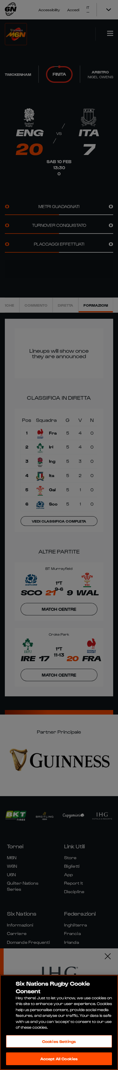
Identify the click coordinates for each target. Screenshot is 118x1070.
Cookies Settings (59, 1041)
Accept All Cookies (59, 1058)
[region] (59, 1022)
